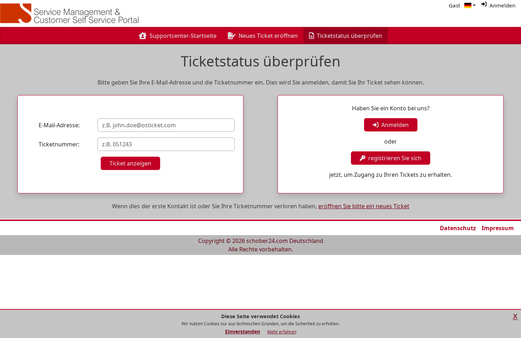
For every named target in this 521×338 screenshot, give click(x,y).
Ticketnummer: (59, 144)
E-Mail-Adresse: (59, 125)
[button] (469, 5)
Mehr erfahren (281, 332)
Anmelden (394, 125)
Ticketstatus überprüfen (351, 35)
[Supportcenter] (72, 13)
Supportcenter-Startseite (183, 36)
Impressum (498, 228)
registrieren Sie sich (393, 158)
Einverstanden (242, 331)
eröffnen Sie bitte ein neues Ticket (363, 206)
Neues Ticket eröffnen (268, 36)
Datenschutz (458, 228)
